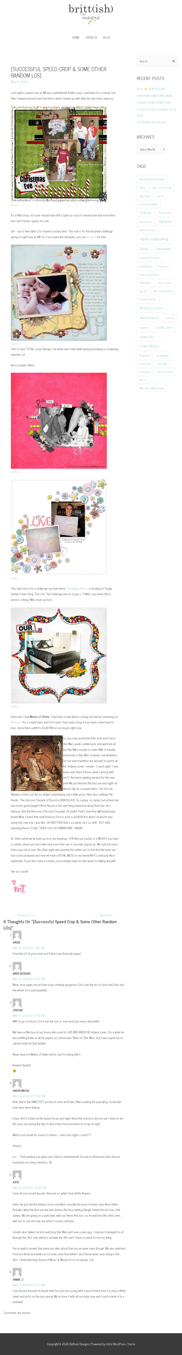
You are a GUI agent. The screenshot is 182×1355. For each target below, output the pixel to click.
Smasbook (145, 364)
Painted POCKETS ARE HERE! (154, 102)
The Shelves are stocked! (151, 121)
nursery (170, 318)
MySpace (16, 722)
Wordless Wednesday (152, 388)
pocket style (164, 327)
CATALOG (91, 37)
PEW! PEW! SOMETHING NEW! (154, 95)
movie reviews (148, 299)
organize (143, 327)
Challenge (145, 212)
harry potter (164, 282)
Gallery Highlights (149, 274)
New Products (149, 317)
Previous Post (24, 915)
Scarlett (144, 355)
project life (146, 336)
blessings (145, 195)
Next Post (108, 915)
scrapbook (162, 355)
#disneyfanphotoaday (151, 179)
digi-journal (145, 221)
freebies (163, 266)
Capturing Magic (148, 204)
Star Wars (162, 364)
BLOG (106, 37)
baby (142, 187)
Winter (142, 379)
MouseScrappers (163, 291)
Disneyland (163, 248)
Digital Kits (165, 221)
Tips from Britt (165, 371)
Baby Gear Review (162, 187)
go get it (91, 236)
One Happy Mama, (77, 588)
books (160, 196)
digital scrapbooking (154, 239)
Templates (144, 372)
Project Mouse (149, 346)
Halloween (145, 282)
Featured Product (149, 257)
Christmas (164, 212)
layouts (143, 291)
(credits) (14, 344)
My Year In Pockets (152, 308)
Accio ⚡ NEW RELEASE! (151, 88)
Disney (144, 248)
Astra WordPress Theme (120, 1343)
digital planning (147, 230)
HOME (75, 37)
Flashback (145, 266)
